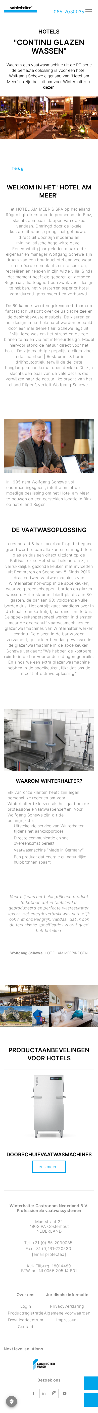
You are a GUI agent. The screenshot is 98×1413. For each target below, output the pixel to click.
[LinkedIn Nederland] (43, 1394)
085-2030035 (68, 11)
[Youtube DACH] (64, 1394)
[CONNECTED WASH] (44, 1364)
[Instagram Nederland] (54, 1394)
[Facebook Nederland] (33, 1394)
